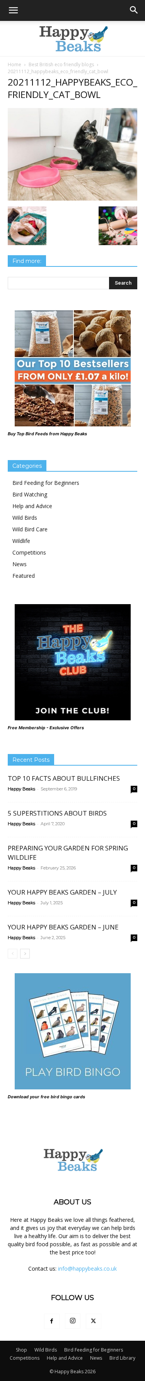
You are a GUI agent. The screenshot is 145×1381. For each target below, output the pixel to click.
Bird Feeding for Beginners (45, 482)
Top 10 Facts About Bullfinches (64, 778)
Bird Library (122, 1358)
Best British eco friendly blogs (61, 64)
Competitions (29, 552)
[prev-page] (12, 953)
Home (14, 64)
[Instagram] (72, 1321)
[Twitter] (93, 1321)
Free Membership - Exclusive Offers (46, 727)
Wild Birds (24, 517)
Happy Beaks (21, 789)
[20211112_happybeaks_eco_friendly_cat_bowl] (72, 198)
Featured (23, 575)
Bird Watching (29, 494)
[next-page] (25, 953)
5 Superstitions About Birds (57, 813)
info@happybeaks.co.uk (87, 1268)
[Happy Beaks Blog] (72, 38)
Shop (21, 1350)
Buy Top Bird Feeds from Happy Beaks (47, 433)
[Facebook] (52, 1321)
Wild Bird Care (30, 529)
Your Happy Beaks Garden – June (63, 926)
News (19, 564)
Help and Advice (32, 506)
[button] (13, 10)
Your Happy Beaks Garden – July (62, 892)
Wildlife (21, 540)
